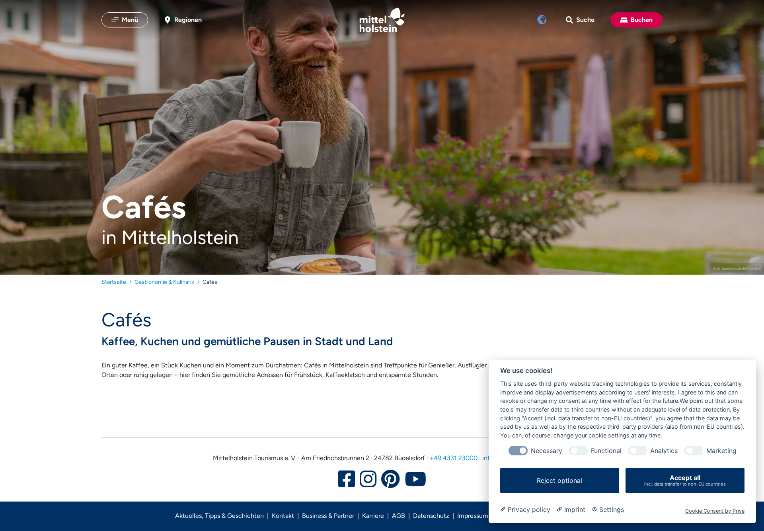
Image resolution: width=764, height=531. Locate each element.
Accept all (685, 480)
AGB (398, 515)
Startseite (113, 282)
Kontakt (283, 515)
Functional (606, 451)
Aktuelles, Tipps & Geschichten (219, 515)
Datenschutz (431, 515)
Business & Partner (328, 515)
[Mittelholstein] (382, 20)
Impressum (472, 515)
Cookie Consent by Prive (715, 511)
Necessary (546, 451)
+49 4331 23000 (453, 458)
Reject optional (559, 480)
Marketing (721, 451)
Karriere (373, 515)
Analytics (664, 451)
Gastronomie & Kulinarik (164, 282)
